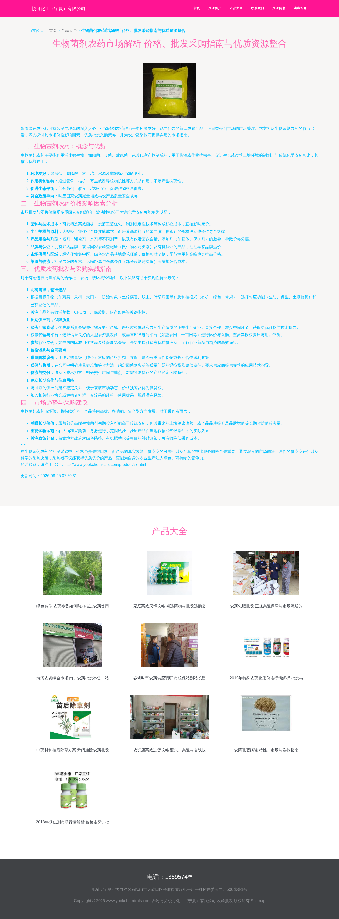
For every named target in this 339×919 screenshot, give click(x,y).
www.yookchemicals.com (128, 901)
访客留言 (300, 8)
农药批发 (159, 901)
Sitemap (258, 901)
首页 (197, 8)
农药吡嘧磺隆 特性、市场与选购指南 (266, 750)
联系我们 (257, 8)
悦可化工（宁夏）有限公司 (58, 8)
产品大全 (236, 8)
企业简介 (214, 8)
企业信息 (278, 8)
